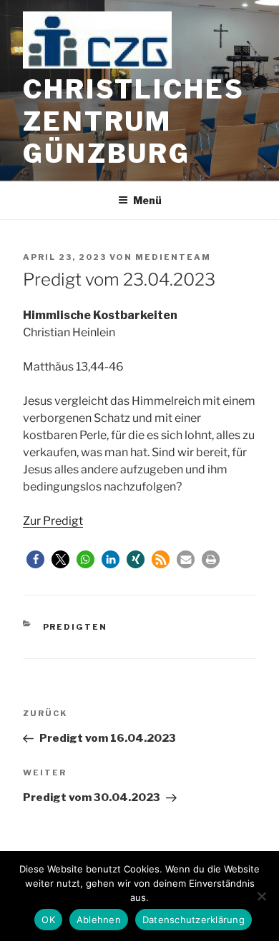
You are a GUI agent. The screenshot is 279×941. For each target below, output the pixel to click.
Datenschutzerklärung (193, 919)
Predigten (75, 627)
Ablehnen (99, 919)
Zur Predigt (53, 521)
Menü (147, 200)
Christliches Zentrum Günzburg (134, 121)
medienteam (173, 257)
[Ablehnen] (261, 896)
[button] (35, 559)
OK (48, 919)
